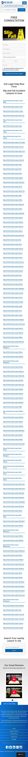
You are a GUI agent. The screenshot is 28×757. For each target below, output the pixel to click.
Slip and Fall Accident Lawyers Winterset (13, 564)
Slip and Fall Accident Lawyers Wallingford (11, 347)
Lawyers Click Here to (14, 6)
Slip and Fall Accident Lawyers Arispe (12, 315)
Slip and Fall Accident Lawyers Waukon (13, 393)
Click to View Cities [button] (9, 704)
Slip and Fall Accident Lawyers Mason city (14, 151)
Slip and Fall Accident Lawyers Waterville (13, 375)
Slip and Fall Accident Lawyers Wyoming (13, 605)
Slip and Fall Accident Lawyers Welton (13, 435)
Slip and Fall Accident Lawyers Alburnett (13, 204)
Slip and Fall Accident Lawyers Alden (12, 208)
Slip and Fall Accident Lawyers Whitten (13, 536)
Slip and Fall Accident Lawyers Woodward (14, 590)
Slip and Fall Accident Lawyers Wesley (13, 439)
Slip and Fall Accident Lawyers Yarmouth (13, 614)
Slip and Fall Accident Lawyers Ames (12, 126)
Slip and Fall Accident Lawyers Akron (12, 186)
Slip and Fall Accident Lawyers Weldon (13, 421)
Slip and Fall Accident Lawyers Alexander (13, 213)
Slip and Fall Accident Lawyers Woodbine (13, 582)
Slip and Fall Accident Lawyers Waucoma (13, 384)
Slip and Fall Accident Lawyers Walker (13, 337)
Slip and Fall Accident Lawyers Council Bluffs (13, 101)
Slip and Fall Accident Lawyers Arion (12, 310)
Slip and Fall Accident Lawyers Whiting (13, 525)
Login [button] (24, 2)
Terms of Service (14, 731)
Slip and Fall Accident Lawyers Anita (12, 275)
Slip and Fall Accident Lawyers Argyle (12, 306)
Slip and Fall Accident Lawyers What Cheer (12, 516)
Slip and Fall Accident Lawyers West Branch (12, 449)
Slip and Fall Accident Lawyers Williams (13, 540)
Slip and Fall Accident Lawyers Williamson (14, 551)
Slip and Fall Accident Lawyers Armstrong (14, 324)
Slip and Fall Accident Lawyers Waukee (13, 389)
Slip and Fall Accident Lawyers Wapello (13, 356)
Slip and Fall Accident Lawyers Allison (13, 231)
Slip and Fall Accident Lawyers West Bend (13, 443)
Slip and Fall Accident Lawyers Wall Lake (13, 341)
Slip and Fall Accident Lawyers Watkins (13, 380)
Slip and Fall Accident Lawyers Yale (12, 610)
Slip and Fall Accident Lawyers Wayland (13, 402)
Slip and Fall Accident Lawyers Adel (12, 169)
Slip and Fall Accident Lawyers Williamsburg (11, 545)
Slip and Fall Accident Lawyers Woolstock (14, 595)
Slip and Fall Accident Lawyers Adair (12, 164)
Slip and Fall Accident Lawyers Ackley (12, 155)
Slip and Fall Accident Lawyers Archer (12, 297)
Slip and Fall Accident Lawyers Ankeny (13, 279)
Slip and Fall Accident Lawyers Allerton (13, 226)
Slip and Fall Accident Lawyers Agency (13, 177)
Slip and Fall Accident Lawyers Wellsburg (13, 430)
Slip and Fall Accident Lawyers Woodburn (13, 586)
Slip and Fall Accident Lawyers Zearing (13, 623)
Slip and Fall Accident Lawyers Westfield (13, 493)
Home (14, 728)
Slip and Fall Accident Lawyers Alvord (12, 253)
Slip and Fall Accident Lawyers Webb (12, 406)
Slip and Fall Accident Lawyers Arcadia (13, 293)
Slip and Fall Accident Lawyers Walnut (13, 352)
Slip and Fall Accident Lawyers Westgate (13, 497)
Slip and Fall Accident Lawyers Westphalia (14, 502)
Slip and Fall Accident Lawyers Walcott (13, 328)
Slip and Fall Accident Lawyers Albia (12, 195)
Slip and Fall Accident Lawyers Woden (13, 577)
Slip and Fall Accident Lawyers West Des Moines (13, 467)
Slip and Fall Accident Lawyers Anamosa (13, 262)
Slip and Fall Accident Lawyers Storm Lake (12, 120)
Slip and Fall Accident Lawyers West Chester (12, 461)
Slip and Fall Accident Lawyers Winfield (13, 559)
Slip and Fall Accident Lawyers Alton (12, 244)
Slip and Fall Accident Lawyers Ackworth (13, 160)
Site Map (14, 739)
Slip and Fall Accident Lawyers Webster (13, 417)
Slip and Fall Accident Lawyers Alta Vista (13, 235)
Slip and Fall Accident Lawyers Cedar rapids (12, 131)
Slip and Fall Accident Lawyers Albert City (13, 191)
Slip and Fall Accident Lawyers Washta (13, 367)
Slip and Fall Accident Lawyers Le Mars (13, 111)
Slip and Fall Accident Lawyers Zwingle (13, 627)
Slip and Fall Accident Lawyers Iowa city (13, 146)
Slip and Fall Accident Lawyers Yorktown (13, 619)
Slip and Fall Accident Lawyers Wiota (12, 573)
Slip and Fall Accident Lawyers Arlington (13, 319)
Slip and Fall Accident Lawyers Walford (13, 332)
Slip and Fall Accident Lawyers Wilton (12, 555)
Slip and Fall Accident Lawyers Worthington (11, 600)
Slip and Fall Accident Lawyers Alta (12, 239)
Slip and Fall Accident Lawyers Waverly (13, 398)
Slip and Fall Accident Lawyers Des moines (12, 137)
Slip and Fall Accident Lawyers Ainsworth (13, 182)
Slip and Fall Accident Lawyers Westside (13, 506)
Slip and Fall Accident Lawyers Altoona (13, 248)
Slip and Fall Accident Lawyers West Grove (12, 473)
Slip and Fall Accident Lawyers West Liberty (12, 479)
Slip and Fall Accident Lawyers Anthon (13, 284)
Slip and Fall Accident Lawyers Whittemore (11, 530)
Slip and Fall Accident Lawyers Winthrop (13, 568)
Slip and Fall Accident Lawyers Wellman (13, 426)
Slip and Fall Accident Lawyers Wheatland (13, 521)
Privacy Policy (14, 733)
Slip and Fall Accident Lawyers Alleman (13, 222)
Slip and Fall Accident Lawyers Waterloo (13, 371)
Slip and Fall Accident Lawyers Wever (12, 510)
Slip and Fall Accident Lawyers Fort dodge (14, 142)
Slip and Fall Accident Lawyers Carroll (13, 106)
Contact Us (14, 736)
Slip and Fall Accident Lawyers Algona (13, 217)
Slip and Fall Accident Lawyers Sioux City (13, 115)
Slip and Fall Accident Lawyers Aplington (13, 288)
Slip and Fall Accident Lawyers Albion (12, 200)
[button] (2, 686)
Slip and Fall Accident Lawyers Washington (11, 361)
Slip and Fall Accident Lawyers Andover (13, 266)
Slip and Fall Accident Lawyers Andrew (13, 270)
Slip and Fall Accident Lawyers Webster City (13, 412)
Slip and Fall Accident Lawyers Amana (12, 257)
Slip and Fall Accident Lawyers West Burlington (12, 455)
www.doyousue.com (9, 751)
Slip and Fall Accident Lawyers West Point (14, 484)
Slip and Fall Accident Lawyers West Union (14, 488)
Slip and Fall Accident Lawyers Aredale (13, 301)
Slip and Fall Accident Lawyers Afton (12, 173)
